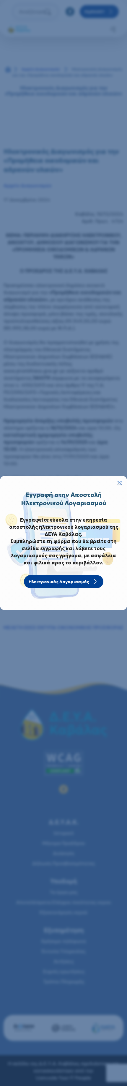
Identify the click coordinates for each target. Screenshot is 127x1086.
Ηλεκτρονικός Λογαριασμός (59, 581)
